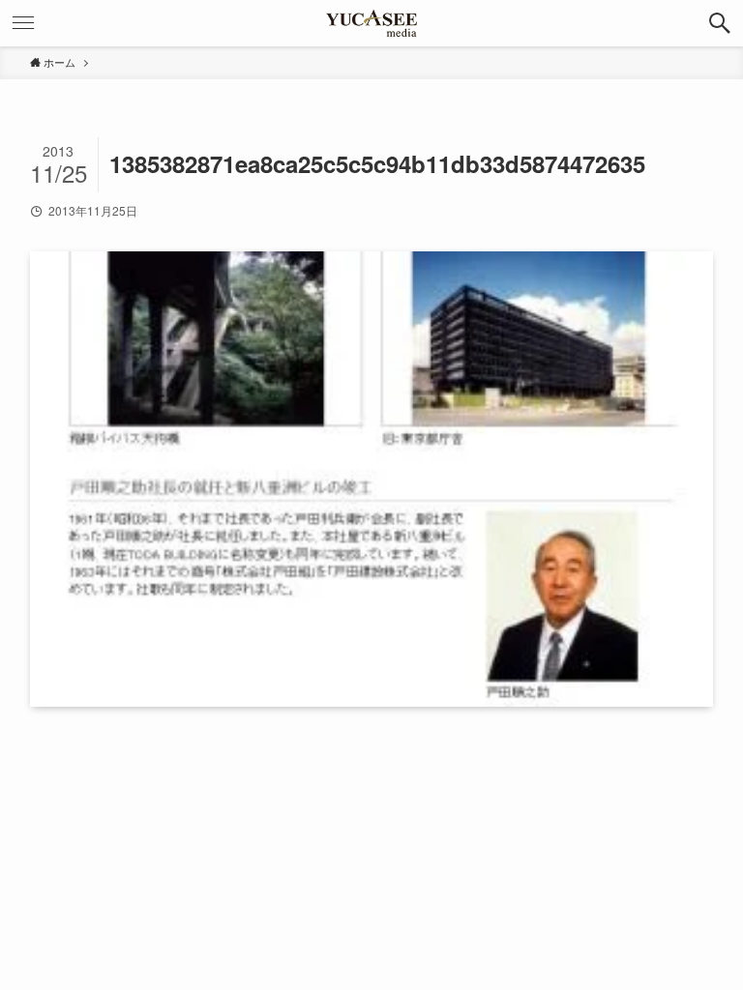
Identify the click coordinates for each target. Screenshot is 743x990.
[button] (720, 23)
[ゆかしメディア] (371, 23)
